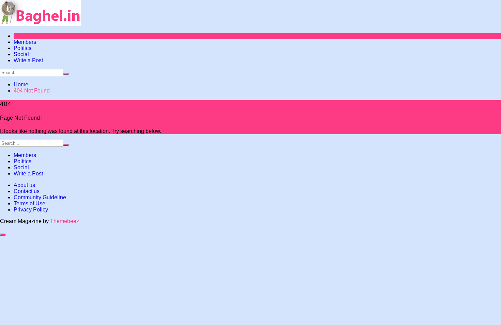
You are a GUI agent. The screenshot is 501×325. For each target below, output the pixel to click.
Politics (22, 48)
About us (24, 185)
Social (21, 54)
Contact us (27, 191)
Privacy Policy (31, 209)
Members (25, 42)
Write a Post (28, 60)
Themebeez (64, 221)
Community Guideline (40, 197)
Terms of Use (29, 203)
